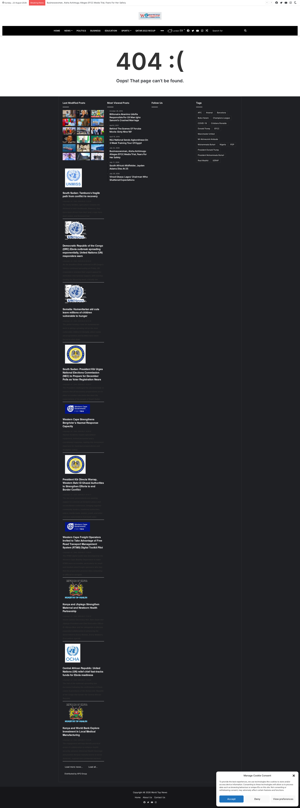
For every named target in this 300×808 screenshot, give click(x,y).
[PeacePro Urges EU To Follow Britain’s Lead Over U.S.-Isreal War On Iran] (83, 156)
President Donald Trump (208, 150)
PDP (232, 144)
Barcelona (221, 112)
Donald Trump (204, 128)
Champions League (221, 118)
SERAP (216, 160)
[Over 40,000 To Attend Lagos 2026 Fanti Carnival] (69, 131)
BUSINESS (95, 30)
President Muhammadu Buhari (211, 155)
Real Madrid (203, 160)
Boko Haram (203, 118)
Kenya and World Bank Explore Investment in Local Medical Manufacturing (81, 731)
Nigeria (223, 144)
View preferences (283, 799)
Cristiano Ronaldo (219, 123)
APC (200, 112)
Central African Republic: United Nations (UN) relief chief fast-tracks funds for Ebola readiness (83, 671)
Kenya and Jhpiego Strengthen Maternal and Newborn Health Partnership (81, 607)
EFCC (216, 128)
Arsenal (209, 112)
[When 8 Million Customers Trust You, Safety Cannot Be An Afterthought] (97, 122)
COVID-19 (202, 123)
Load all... (93, 767)
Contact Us (159, 797)
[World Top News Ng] (150, 16)
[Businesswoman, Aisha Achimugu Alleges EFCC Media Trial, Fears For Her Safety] (83, 113)
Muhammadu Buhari (206, 144)
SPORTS (125, 30)
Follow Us (157, 102)
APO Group (82, 773)
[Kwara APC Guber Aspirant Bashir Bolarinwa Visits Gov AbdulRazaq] (83, 122)
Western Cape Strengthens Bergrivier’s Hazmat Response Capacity (80, 422)
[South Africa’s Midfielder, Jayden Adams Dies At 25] (97, 113)
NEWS (67, 30)
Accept (231, 799)
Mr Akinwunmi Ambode (208, 139)
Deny (257, 799)
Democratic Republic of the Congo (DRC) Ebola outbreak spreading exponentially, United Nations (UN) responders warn (83, 251)
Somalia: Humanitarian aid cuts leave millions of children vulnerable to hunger (81, 312)
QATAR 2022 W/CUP (145, 30)
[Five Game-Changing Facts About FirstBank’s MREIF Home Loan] (97, 156)
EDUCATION (111, 30)
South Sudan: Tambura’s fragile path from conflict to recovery (81, 194)
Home (138, 797)
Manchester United (206, 134)
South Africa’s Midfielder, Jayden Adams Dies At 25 (72, 2)
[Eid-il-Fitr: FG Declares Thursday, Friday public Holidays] (83, 139)
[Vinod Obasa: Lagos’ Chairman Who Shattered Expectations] (69, 113)
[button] (293, 775)
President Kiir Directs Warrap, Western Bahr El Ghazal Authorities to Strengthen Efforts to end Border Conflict (83, 484)
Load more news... (74, 767)
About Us (147, 797)
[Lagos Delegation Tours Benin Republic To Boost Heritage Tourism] (97, 131)
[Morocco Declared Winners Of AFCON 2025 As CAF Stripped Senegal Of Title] (97, 139)
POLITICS (81, 30)
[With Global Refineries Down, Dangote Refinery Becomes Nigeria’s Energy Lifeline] (97, 148)
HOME (57, 30)
